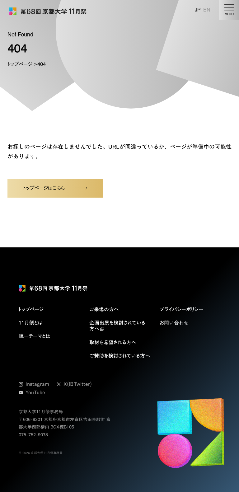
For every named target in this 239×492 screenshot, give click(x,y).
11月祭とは (31, 322)
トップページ (19, 64)
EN (206, 10)
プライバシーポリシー (181, 309)
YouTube (35, 392)
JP (198, 10)
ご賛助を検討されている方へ (119, 355)
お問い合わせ (174, 322)
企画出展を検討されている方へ (117, 325)
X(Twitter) (77, 384)
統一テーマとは (34, 336)
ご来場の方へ (104, 309)
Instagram (37, 384)
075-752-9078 (33, 435)
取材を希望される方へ (112, 342)
